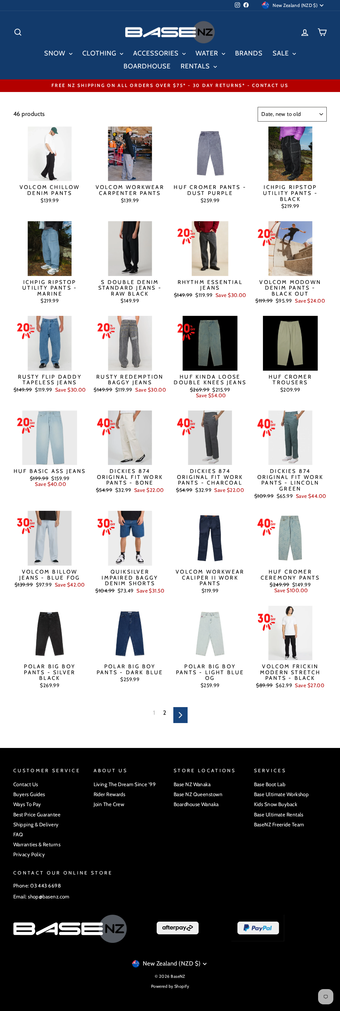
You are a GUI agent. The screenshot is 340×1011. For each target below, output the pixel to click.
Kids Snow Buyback (276, 804)
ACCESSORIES (157, 53)
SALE (282, 53)
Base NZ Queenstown (198, 794)
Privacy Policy (29, 854)
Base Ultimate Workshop (281, 794)
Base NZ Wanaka (192, 784)
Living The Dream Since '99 (125, 784)
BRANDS (249, 53)
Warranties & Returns (36, 844)
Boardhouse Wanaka (196, 804)
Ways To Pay (27, 804)
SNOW (55, 53)
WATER (208, 53)
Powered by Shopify (170, 986)
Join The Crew (109, 804)
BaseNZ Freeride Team (279, 824)
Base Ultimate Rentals (278, 814)
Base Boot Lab (270, 784)
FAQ (18, 834)
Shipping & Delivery (36, 824)
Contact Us (25, 784)
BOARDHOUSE (147, 66)
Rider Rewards (110, 794)
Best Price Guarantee (36, 814)
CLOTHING (100, 53)
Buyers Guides (29, 794)
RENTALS (196, 66)
